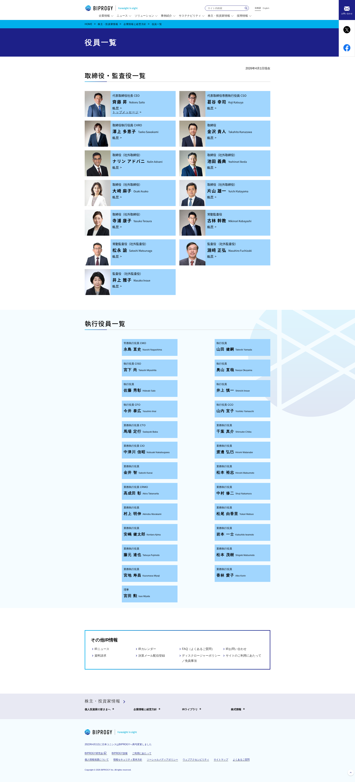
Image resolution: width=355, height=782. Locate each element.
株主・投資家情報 (108, 24)
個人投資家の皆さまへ (98, 709)
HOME (88, 24)
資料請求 (100, 655)
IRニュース (101, 648)
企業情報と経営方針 (135, 24)
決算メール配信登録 (151, 655)
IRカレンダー (147, 648)
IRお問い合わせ (236, 648)
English (266, 8)
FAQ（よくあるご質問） (198, 648)
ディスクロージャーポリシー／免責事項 (201, 658)
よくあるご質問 (241, 759)
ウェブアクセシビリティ (196, 759)
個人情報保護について (97, 759)
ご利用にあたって (141, 753)
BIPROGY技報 (120, 753)
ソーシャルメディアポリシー (162, 759)
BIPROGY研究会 (96, 753)
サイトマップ (221, 759)
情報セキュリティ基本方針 (127, 759)
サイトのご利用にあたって (243, 655)
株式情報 (236, 709)
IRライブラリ (190, 709)
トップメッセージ (125, 112)
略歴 (115, 108)
